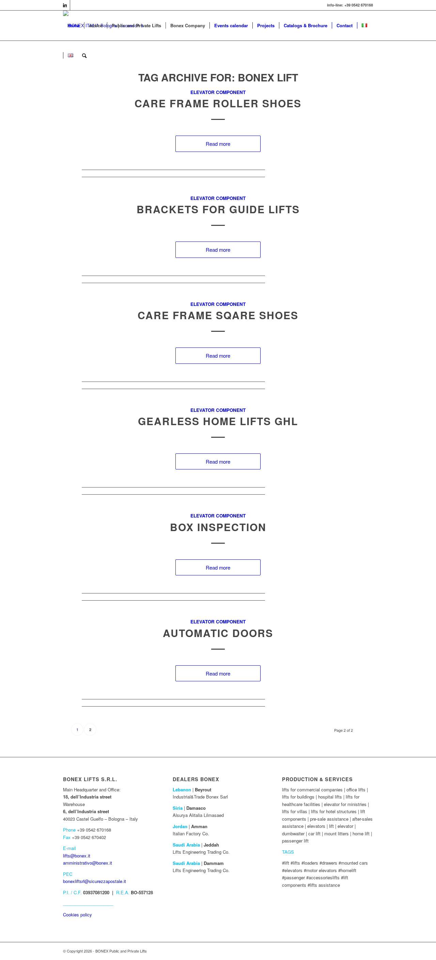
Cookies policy (77, 914)
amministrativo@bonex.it (87, 863)
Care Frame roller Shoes (218, 103)
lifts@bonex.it (76, 855)
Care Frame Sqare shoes (218, 315)
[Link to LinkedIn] (65, 5)
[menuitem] (73, 26)
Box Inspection (218, 527)
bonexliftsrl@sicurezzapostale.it (94, 881)
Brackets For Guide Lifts (218, 209)
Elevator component (218, 92)
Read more (218, 143)
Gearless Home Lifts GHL (218, 421)
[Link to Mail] (75, 5)
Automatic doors (218, 632)
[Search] (84, 56)
